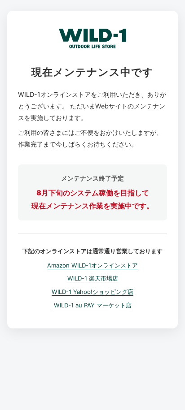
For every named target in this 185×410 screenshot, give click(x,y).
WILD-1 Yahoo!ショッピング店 (92, 291)
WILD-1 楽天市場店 (92, 278)
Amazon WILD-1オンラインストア (92, 265)
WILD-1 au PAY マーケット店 (93, 305)
